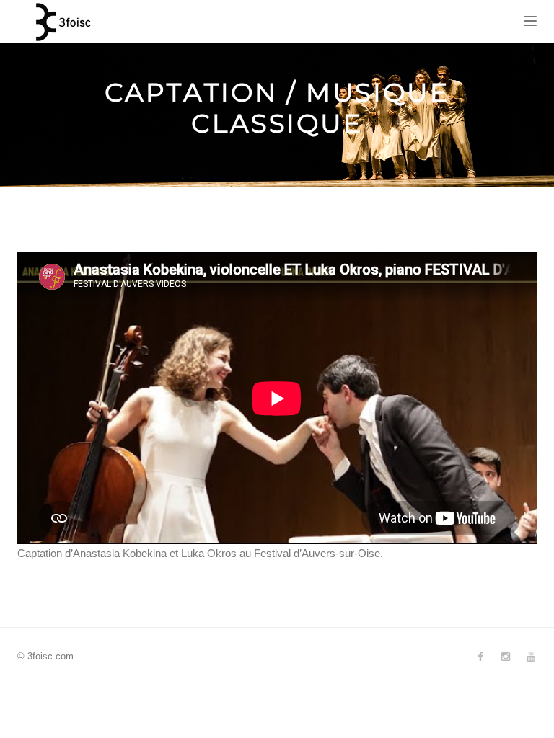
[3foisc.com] (60, 21)
